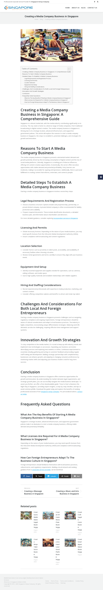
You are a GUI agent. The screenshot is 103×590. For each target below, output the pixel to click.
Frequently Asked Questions (31, 96)
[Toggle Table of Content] (68, 69)
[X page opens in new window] (97, 1)
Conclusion (25, 93)
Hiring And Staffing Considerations (34, 87)
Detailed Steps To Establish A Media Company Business (40, 76)
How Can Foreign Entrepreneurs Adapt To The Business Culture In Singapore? (47, 102)
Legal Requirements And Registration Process (38, 78)
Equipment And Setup (31, 85)
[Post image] (26, 515)
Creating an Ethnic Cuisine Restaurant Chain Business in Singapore (59, 519)
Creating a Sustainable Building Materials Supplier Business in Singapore (38, 519)
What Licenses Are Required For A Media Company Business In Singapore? (46, 100)
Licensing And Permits (31, 80)
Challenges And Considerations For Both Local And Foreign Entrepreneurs (46, 89)
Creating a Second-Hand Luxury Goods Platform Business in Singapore (59, 549)
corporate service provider (41, 470)
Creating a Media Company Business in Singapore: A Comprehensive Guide (46, 72)
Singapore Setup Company (50, 392)
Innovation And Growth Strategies (33, 91)
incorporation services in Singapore (66, 218)
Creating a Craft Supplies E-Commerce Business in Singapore (81, 521)
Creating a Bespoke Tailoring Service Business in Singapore (37, 548)
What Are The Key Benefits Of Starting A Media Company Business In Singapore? (48, 98)
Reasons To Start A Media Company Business (37, 74)
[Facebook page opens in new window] (94, 1)
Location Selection (30, 83)
